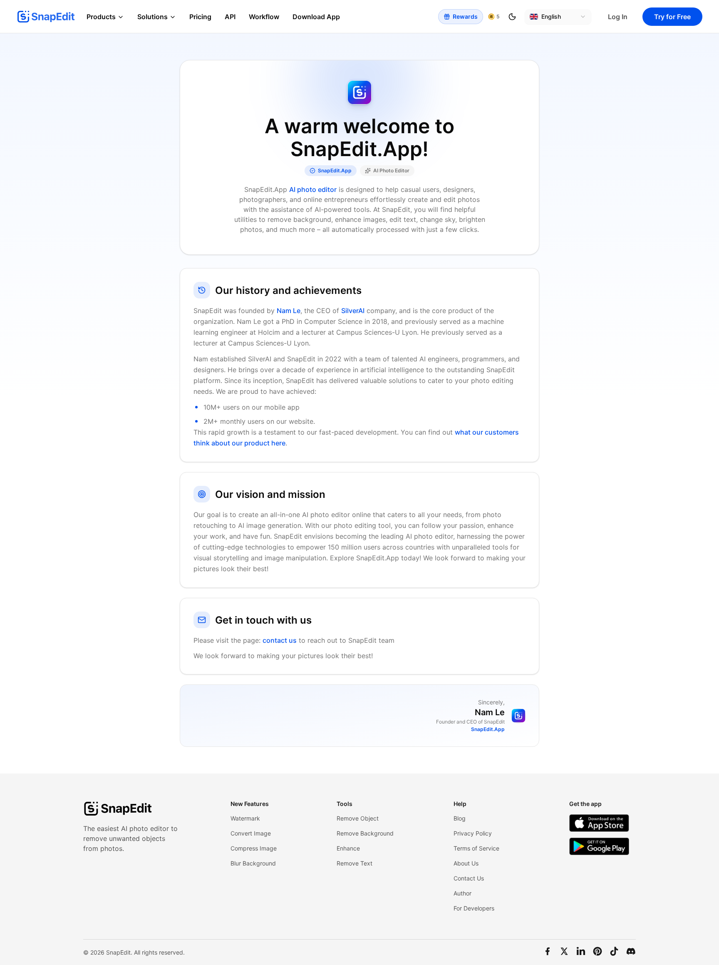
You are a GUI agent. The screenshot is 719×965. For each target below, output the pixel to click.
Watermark (245, 818)
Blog (460, 818)
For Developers (474, 908)
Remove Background (365, 833)
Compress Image (254, 848)
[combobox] (558, 16)
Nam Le (288, 310)
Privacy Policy (473, 833)
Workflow (264, 16)
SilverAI (352, 310)
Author (462, 893)
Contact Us (469, 878)
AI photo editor (313, 189)
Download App (316, 16)
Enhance (348, 848)
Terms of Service (476, 848)
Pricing (200, 16)
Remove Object (358, 818)
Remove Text (354, 863)
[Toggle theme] (512, 16)
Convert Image (251, 833)
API (230, 16)
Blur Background (253, 863)
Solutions (152, 16)
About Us (466, 863)
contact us (280, 640)
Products (101, 16)
